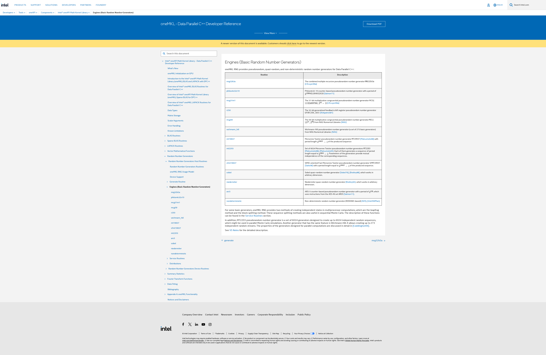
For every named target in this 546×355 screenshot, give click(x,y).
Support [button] (36, 5)
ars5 (173, 238)
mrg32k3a (175, 192)
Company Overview (192, 314)
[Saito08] (309, 165)
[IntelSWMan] (373, 201)
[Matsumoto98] (367, 139)
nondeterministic (178, 253)
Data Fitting (172, 284)
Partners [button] (85, 5)
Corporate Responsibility (270, 314)
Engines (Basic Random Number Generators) (190, 187)
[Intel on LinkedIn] (197, 324)
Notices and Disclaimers (178, 299)
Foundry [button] (101, 5)
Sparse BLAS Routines (177, 141)
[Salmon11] (329, 93)
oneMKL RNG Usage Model (182, 171)
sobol (173, 243)
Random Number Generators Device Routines (188, 268)
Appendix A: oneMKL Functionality (182, 294)
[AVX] (363, 201)
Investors (239, 314)
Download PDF (374, 24)
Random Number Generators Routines (187, 166)
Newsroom (226, 314)
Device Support (177, 177)
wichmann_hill (177, 217)
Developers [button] (69, 5)
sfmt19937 (176, 228)
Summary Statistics (175, 274)
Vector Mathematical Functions (181, 151)
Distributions (175, 263)
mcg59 (174, 207)
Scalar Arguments (175, 120)
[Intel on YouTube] (203, 324)
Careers (251, 314)
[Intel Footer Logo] (166, 328)
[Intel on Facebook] (183, 324)
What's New (173, 68)
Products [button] (20, 5)
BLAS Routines (173, 136)
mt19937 (175, 223)
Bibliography (173, 289)
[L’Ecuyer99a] (311, 84)
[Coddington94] (361, 225)
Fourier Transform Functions (179, 279)
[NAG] (344, 122)
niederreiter (176, 248)
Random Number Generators (180, 156)
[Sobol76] (344, 172)
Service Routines (177, 258)
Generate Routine (177, 182)
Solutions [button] (51, 5)
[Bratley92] (351, 182)
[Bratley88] (354, 172)
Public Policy (304, 314)
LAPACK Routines (175, 146)
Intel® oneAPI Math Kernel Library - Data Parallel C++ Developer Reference (188, 62)
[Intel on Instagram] (210, 324)
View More (269, 33)
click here (291, 43)
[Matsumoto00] (327, 151)
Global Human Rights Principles (357, 340)
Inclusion (290, 314)
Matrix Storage (174, 115)
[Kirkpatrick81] (326, 112)
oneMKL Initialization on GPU (180, 73)
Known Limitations (176, 131)
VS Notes (234, 230)
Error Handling (174, 125)
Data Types (172, 110)
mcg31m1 (175, 202)
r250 (173, 212)
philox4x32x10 (177, 197)
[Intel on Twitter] (190, 324)
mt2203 (174, 233)
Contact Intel (211, 314)
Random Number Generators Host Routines (187, 161)
